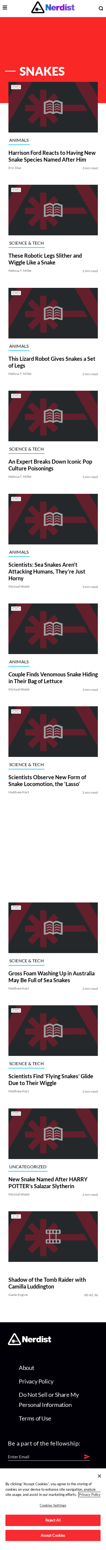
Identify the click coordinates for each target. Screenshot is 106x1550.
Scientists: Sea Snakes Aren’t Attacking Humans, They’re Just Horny (46, 571)
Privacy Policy (36, 1381)
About (26, 1367)
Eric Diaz (14, 168)
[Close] (99, 1476)
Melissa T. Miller (20, 271)
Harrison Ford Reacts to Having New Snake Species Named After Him (51, 156)
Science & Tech (26, 242)
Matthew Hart (18, 792)
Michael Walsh (19, 586)
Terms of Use (35, 1418)
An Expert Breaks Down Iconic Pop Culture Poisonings (50, 465)
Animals (19, 140)
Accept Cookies (53, 1535)
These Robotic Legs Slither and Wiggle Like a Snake (45, 259)
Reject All (52, 1520)
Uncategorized (27, 1166)
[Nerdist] (52, 8)
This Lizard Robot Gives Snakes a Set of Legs (51, 362)
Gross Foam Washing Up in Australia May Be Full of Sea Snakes (51, 976)
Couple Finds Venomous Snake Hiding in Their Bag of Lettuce (53, 677)
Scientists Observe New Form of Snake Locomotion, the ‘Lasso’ (47, 780)
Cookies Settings (53, 1505)
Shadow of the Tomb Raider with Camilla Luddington (47, 1283)
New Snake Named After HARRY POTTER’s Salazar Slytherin (47, 1182)
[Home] (29, 1343)
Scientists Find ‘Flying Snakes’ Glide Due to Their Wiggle (50, 1079)
